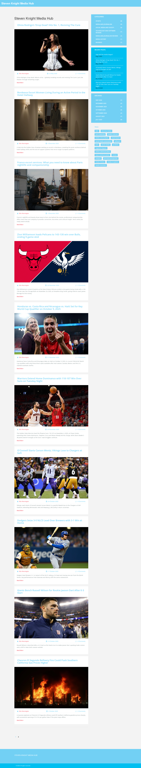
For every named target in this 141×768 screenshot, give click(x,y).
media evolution (101, 165)
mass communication (102, 155)
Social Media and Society (109, 27)
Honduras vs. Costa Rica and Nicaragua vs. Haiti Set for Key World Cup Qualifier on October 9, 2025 (49, 307)
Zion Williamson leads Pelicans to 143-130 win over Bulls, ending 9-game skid (49, 235)
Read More (20, 82)
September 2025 (109, 113)
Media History (109, 39)
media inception (113, 162)
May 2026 (109, 100)
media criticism (113, 134)
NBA (97, 131)
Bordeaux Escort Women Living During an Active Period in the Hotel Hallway (51, 93)
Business (109, 42)
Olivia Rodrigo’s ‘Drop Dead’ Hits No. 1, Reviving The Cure (48, 25)
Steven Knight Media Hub (17, 3)
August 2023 (109, 116)
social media (106, 145)
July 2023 (109, 119)
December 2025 (109, 103)
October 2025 (109, 110)
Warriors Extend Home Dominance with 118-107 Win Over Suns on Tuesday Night (49, 379)
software (117, 141)
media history (100, 162)
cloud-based (116, 138)
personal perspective (111, 158)
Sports (109, 21)
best (97, 145)
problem (115, 145)
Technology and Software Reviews (109, 32)
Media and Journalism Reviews (109, 36)
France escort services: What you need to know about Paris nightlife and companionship (50, 163)
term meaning (100, 134)
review (115, 155)
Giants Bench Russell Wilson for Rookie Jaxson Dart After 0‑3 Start (50, 591)
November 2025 (109, 106)
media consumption (102, 138)
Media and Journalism (109, 24)
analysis (98, 158)
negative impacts (101, 148)
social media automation (103, 141)
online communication (103, 151)
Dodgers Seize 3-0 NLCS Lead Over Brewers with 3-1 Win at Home (49, 521)
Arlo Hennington (24, 73)
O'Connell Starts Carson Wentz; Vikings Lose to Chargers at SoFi (49, 451)
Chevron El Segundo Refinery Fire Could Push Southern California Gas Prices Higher (47, 661)
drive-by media (106, 131)
